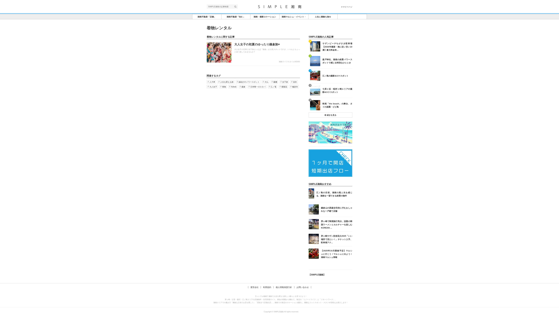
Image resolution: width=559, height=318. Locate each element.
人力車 (212, 82)
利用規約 (267, 287)
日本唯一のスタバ (258, 87)
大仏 (266, 82)
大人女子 (213, 87)
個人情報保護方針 (284, 287)
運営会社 (254, 287)
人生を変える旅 (226, 82)
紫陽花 (284, 87)
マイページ (347, 7)
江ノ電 (273, 87)
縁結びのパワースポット (249, 82)
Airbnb (233, 87)
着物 (224, 87)
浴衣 (295, 82)
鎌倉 (243, 87)
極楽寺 (295, 87)
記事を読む (253, 52)
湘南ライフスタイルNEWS (289, 62)
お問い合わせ (303, 287)
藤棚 (275, 82)
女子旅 (285, 82)
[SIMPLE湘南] (279, 6)
